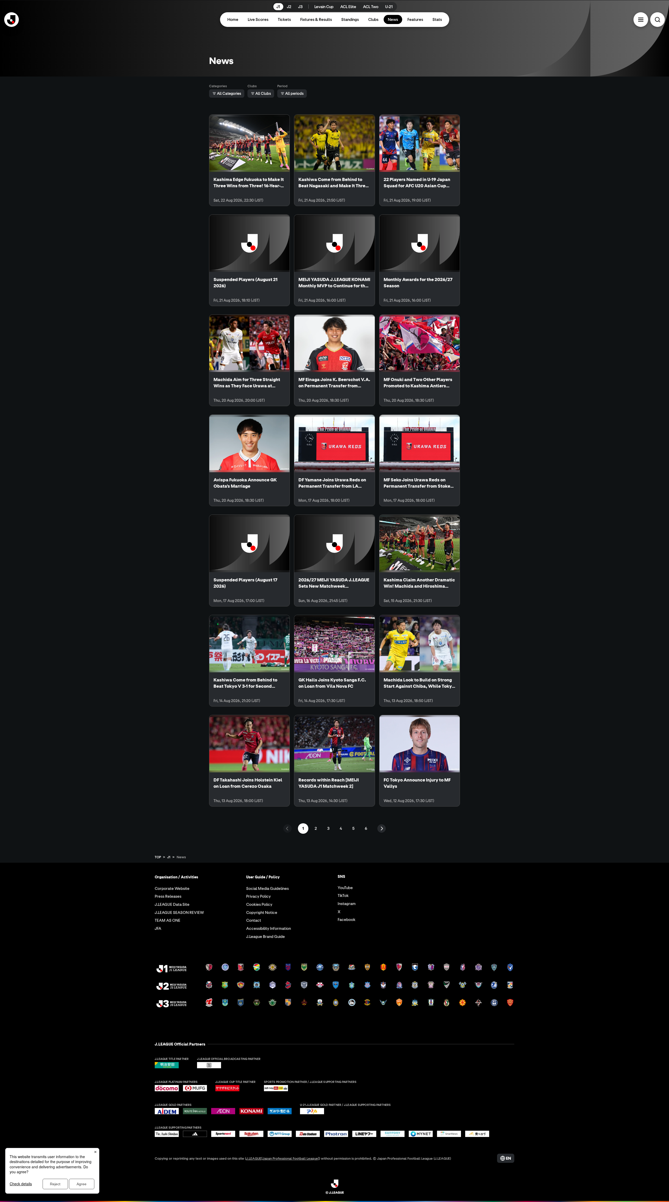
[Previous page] (287, 828)
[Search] (657, 19)
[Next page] (381, 828)
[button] (640, 19)
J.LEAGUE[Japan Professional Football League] (282, 1158)
